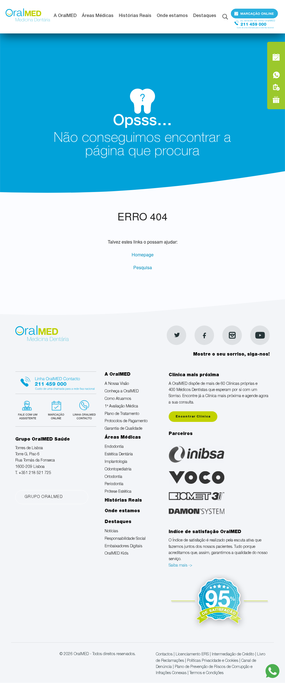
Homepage (143, 254)
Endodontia (114, 447)
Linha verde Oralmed (87, 412)
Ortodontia (113, 477)
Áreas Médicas (98, 16)
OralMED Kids (116, 554)
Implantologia (116, 462)
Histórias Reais (135, 16)
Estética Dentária (119, 454)
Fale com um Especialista (29, 412)
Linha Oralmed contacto (58, 382)
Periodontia (114, 484)
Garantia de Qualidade (123, 429)
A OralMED (65, 16)
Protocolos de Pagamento (126, 421)
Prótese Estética (118, 492)
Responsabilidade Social (125, 539)
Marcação (254, 14)
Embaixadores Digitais (123, 546)
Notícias (111, 531)
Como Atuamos (118, 399)
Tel (254, 27)
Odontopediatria (118, 469)
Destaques (204, 16)
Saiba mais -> (180, 566)
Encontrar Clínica (193, 416)
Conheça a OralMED (122, 391)
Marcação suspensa (58, 412)
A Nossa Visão (117, 384)
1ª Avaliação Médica (121, 407)
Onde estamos (172, 16)
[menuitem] (65, 17)
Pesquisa (142, 267)
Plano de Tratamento (122, 414)
